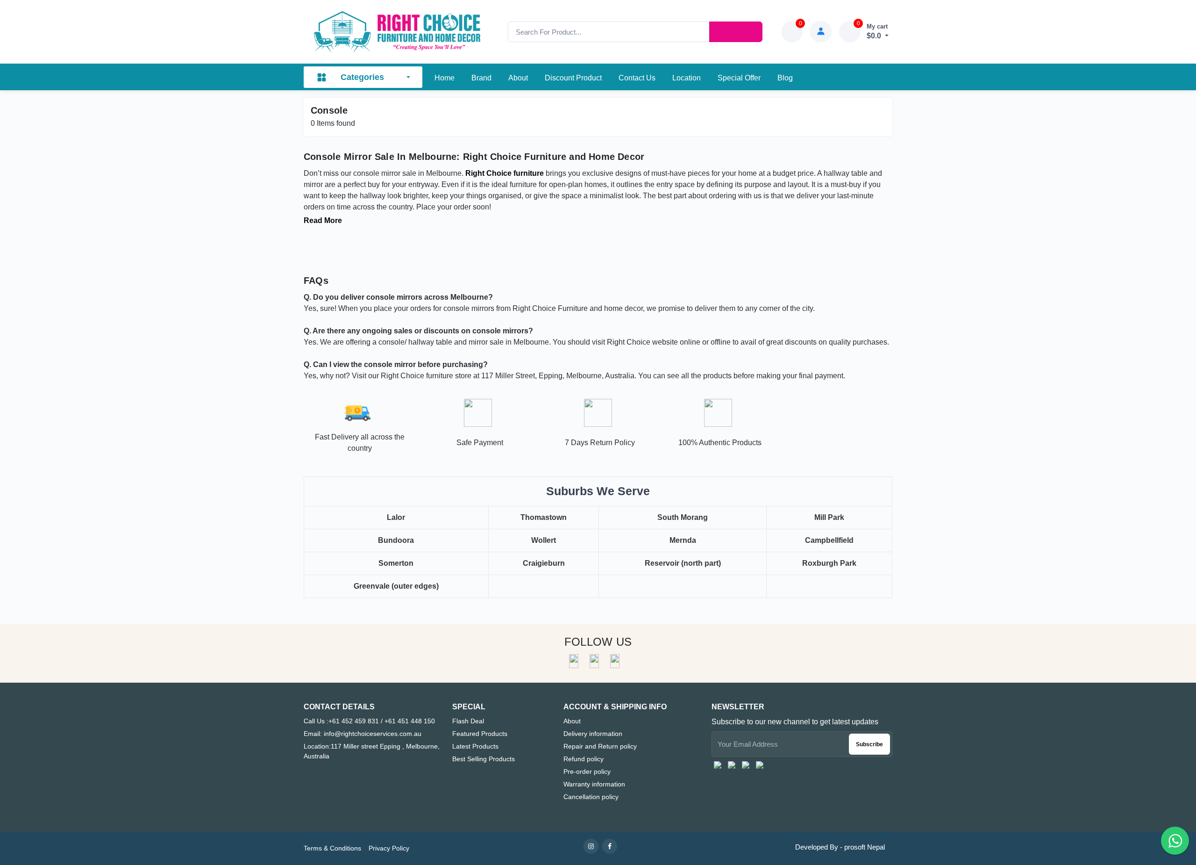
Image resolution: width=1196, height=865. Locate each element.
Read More (323, 220)
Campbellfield (829, 540)
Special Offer (739, 78)
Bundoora (396, 540)
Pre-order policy (587, 771)
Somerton (395, 563)
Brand (481, 78)
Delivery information (592, 733)
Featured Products (479, 733)
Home (444, 78)
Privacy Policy (389, 848)
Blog (785, 78)
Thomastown (543, 517)
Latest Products (475, 746)
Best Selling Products (483, 759)
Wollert (543, 540)
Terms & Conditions (332, 848)
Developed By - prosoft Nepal (840, 847)
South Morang (682, 517)
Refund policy (583, 759)
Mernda (682, 540)
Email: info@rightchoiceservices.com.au (362, 733)
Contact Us (637, 78)
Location (686, 78)
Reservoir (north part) (683, 563)
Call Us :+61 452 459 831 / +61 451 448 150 (369, 721)
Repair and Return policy (600, 746)
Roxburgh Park (829, 563)
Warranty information (594, 784)
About (518, 78)
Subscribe (869, 744)
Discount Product (573, 78)
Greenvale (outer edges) (396, 586)
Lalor (396, 517)
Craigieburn (544, 563)
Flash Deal (468, 721)
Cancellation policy (591, 796)
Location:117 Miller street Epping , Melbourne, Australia (372, 751)
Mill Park (829, 517)
